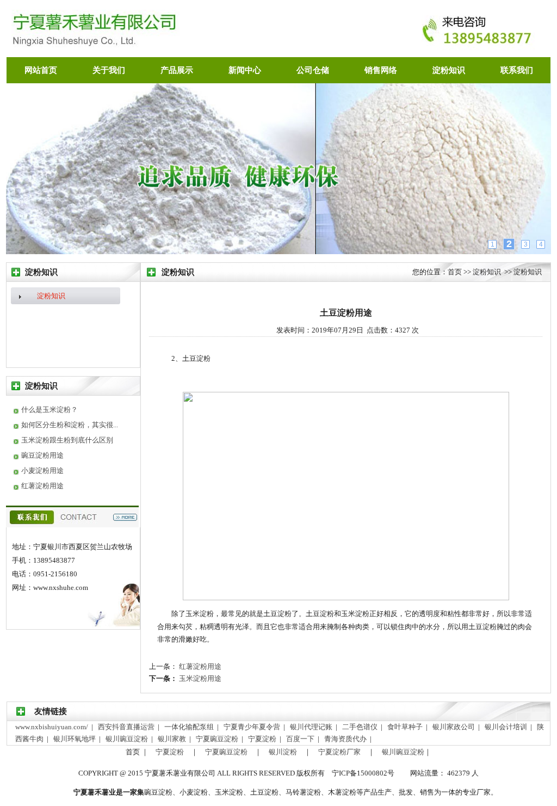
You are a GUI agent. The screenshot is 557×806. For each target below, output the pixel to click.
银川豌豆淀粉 (128, 739)
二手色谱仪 (360, 727)
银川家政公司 (454, 727)
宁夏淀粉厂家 (339, 752)
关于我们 (108, 70)
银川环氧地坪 (75, 739)
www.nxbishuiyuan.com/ (52, 727)
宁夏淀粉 (263, 739)
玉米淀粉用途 (199, 678)
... (115, 425)
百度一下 (301, 739)
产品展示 (176, 70)
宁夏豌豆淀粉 (218, 739)
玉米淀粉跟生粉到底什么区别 (67, 440)
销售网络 (380, 70)
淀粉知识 (448, 70)
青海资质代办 (346, 739)
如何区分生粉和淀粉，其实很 (67, 425)
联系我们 (516, 70)
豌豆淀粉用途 (42, 455)
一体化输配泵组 (189, 727)
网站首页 (40, 70)
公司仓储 (312, 70)
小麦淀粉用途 (42, 470)
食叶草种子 (405, 727)
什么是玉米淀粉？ (49, 409)
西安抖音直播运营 (127, 727)
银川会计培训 (507, 727)
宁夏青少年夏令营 (253, 727)
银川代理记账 (312, 727)
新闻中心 (244, 70)
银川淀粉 (283, 752)
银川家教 (173, 739)
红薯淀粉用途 (42, 486)
